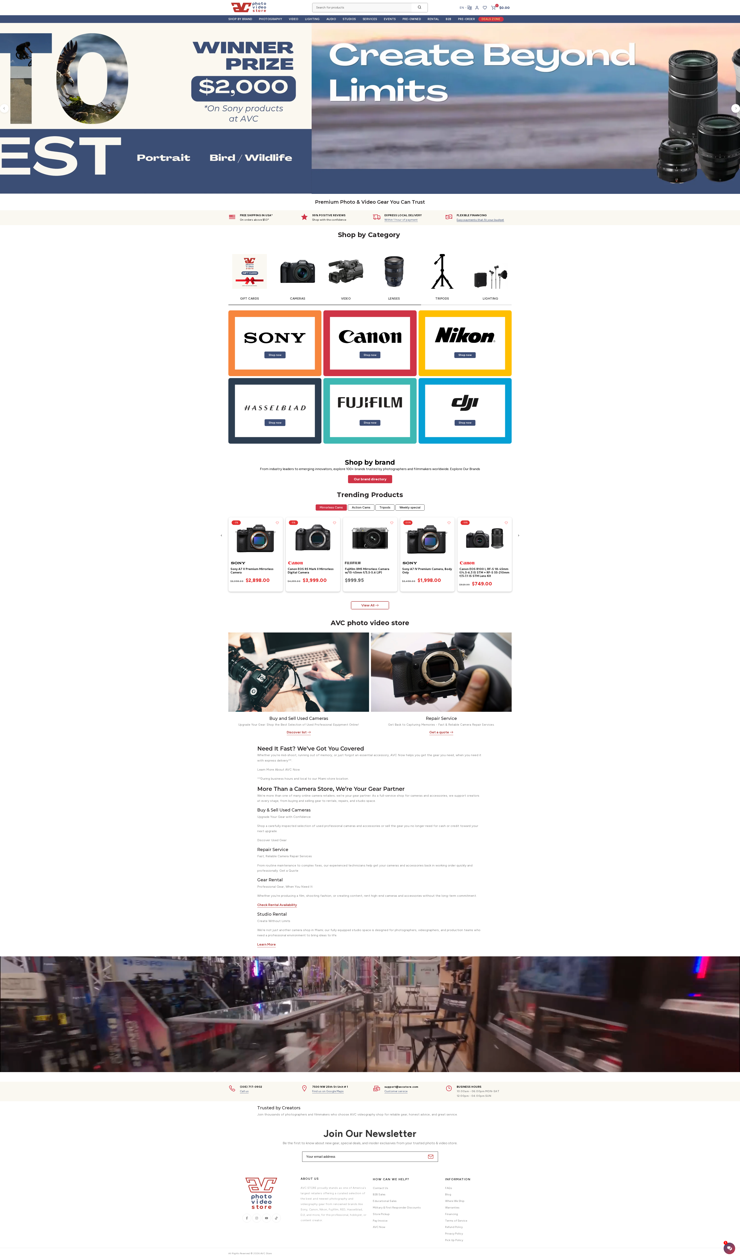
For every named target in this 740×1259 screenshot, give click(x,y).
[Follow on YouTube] (266, 1218)
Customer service (396, 1091)
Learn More (266, 944)
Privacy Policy (454, 1233)
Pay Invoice (380, 1220)
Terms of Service (456, 1220)
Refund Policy (454, 1227)
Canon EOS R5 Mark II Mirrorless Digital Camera (310, 570)
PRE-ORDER (466, 19)
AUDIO (331, 19)
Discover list (297, 732)
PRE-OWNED (412, 19)
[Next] (735, 108)
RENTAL (433, 19)
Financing (451, 1214)
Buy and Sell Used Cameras (298, 718)
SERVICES (370, 19)
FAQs (448, 1188)
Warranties (452, 1207)
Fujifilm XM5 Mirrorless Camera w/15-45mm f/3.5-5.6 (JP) (367, 570)
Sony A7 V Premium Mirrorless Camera (251, 570)
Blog (448, 1194)
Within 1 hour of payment (401, 219)
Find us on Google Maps (328, 1091)
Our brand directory (370, 479)
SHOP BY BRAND (240, 19)
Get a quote (439, 732)
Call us (244, 1091)
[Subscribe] (430, 1156)
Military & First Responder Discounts (397, 1207)
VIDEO (293, 19)
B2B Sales (379, 1194)
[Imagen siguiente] (278, 538)
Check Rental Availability (277, 905)
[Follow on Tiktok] (276, 1218)
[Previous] (4, 108)
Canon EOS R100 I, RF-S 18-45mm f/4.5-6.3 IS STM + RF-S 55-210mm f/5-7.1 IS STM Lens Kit (484, 572)
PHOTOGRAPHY (270, 19)
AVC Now (379, 1227)
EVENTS (390, 19)
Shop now (275, 354)
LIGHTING (312, 19)
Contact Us (380, 1188)
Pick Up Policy (454, 1240)
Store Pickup (381, 1214)
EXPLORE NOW (648, 139)
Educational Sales (385, 1200)
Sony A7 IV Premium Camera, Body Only (427, 570)
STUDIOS (349, 19)
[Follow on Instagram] (256, 1218)
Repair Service (441, 718)
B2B (448, 19)
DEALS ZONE (491, 19)
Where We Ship (455, 1200)
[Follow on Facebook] (246, 1218)
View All (367, 605)
